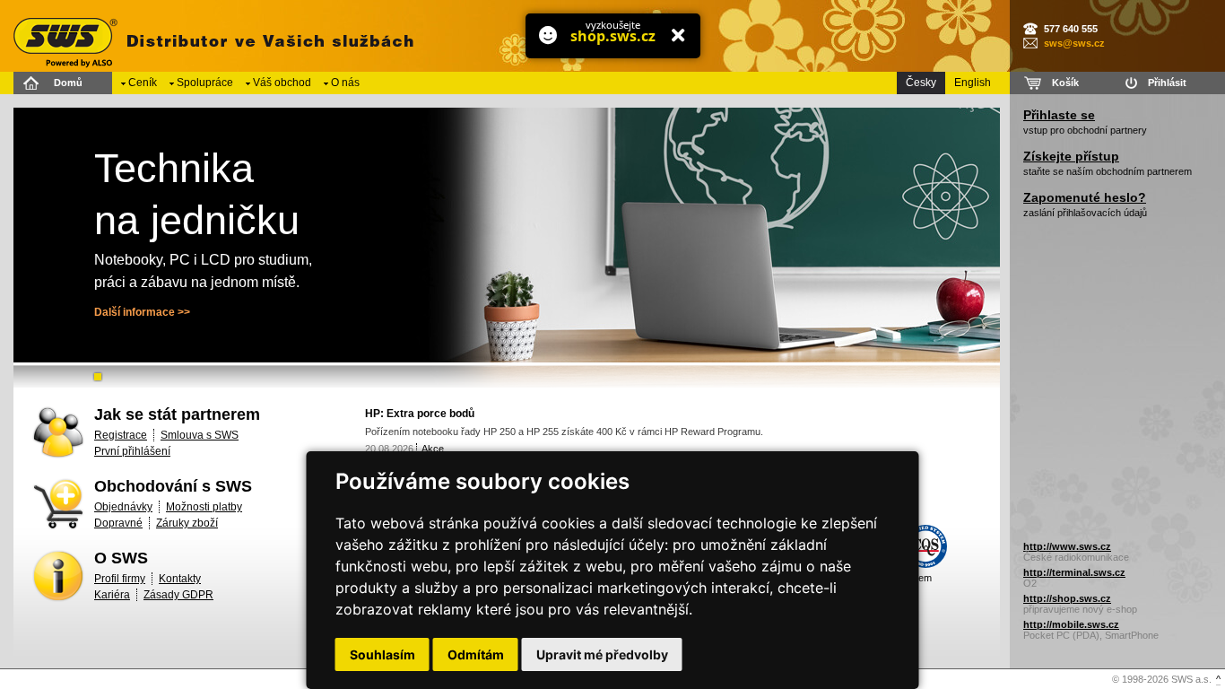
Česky (921, 82)
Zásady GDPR (178, 595)
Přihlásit (1167, 82)
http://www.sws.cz (1067, 546)
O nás (345, 82)
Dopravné (118, 523)
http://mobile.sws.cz (1071, 624)
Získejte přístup (1071, 156)
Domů (68, 82)
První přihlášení (132, 451)
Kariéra (112, 595)
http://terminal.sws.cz (1074, 572)
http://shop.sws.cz (1067, 598)
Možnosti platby (204, 507)
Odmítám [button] (475, 654)
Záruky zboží (187, 523)
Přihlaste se (1059, 115)
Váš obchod (282, 82)
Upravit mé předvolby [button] (602, 654)
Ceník (142, 82)
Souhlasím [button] (382, 654)
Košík (1065, 82)
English (972, 82)
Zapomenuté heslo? (1084, 197)
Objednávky (123, 507)
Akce (432, 448)
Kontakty (180, 578)
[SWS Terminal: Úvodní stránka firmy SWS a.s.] (210, 36)
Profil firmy (119, 578)
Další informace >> (142, 312)
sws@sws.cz (1074, 43)
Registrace (120, 435)
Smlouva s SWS (200, 435)
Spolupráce (205, 82)
